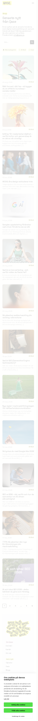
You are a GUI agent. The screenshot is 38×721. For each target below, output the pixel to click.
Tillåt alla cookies (18, 710)
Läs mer (6, 699)
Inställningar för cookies (18, 716)
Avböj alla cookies (18, 705)
